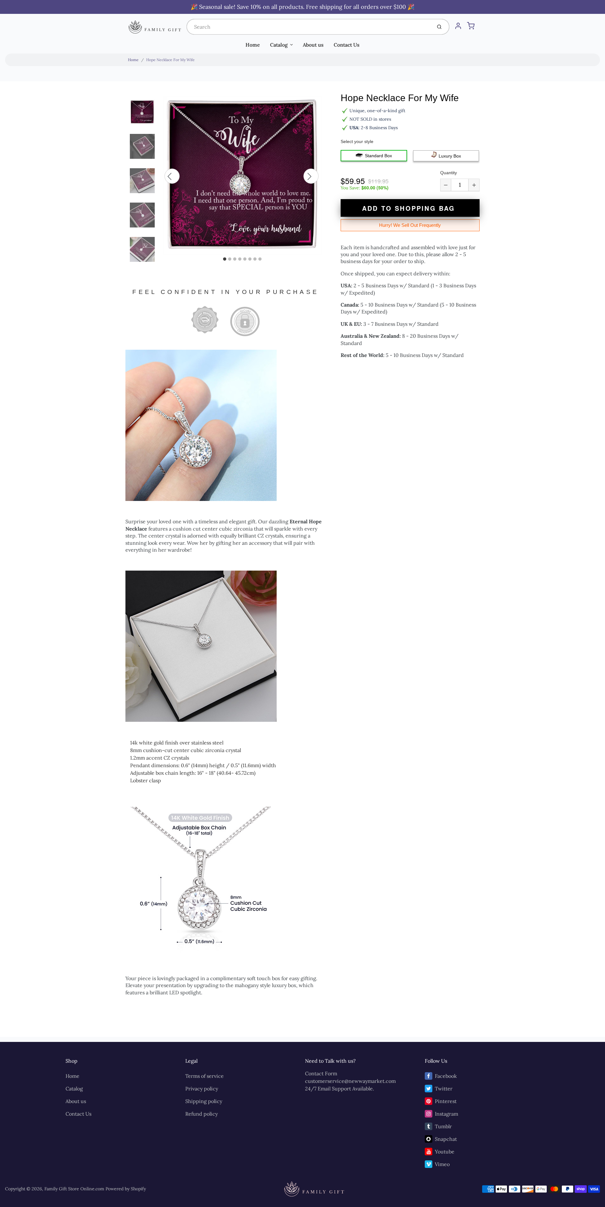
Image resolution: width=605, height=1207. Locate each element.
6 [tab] (249, 259)
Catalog (279, 45)
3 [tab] (234, 259)
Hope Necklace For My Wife (170, 59)
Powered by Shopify (126, 1189)
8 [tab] (259, 259)
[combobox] (309, 27)
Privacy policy (201, 1088)
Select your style (357, 141)
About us (313, 45)
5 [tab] (244, 259)
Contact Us (347, 45)
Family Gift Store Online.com (74, 1189)
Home (252, 45)
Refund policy (201, 1114)
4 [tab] (239, 259)
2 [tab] (229, 259)
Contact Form (321, 1073)
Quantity (448, 172)
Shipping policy (203, 1101)
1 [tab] (224, 259)
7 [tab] (254, 259)
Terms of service (204, 1076)
